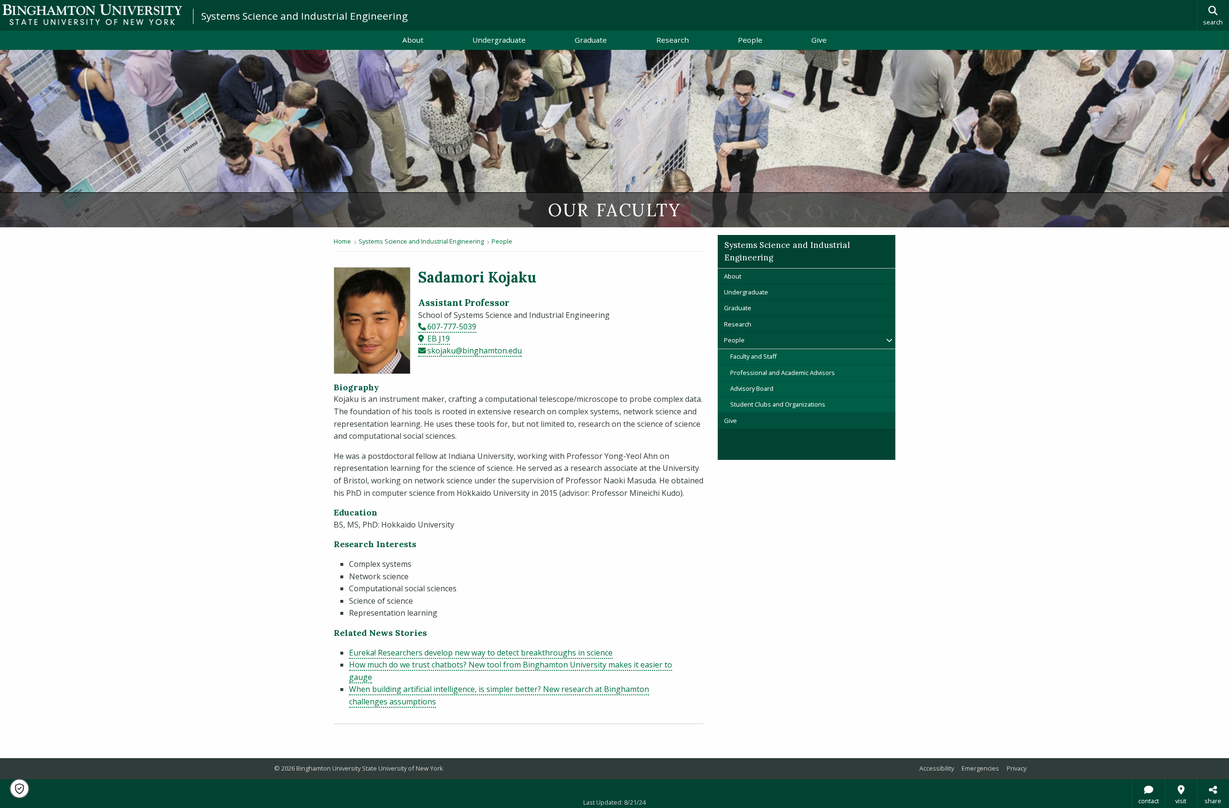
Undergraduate (499, 40)
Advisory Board (751, 388)
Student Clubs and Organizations (777, 404)
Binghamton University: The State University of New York (92, 14)
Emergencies (980, 768)
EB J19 (438, 338)
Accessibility (936, 768)
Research (672, 40)
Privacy (1016, 768)
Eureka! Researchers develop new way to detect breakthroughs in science (481, 652)
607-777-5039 (451, 326)
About (412, 40)
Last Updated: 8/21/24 (614, 802)
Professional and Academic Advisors (782, 372)
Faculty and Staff (753, 356)
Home (342, 241)
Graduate (591, 40)
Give (819, 40)
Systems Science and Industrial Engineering (304, 16)
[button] (19, 788)
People (750, 40)
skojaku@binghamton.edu (474, 350)
